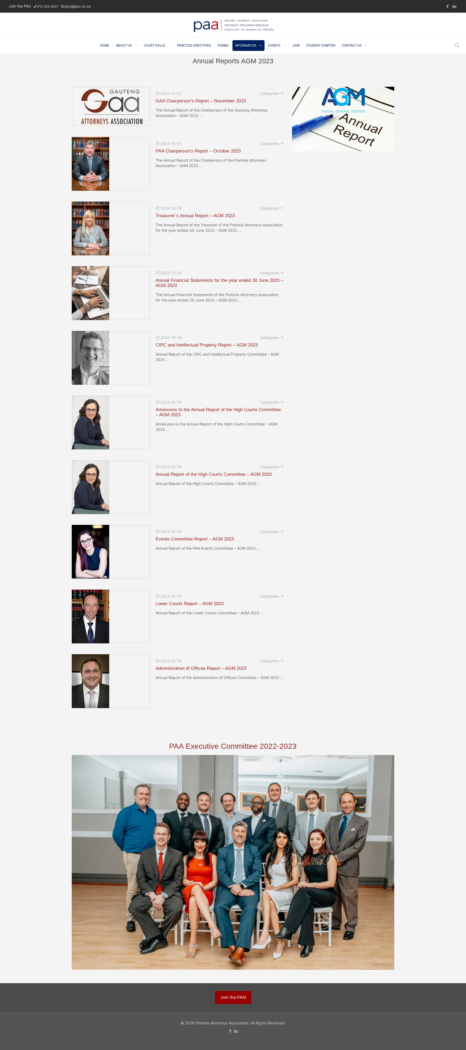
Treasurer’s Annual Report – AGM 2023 (195, 215)
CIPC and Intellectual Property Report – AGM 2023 (207, 345)
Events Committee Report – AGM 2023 (195, 539)
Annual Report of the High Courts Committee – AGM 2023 (214, 474)
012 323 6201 (47, 6)
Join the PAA (20, 6)
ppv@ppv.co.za (78, 6)
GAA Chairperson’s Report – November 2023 (201, 100)
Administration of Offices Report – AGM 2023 (201, 668)
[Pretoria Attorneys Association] (233, 25)
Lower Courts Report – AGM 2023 (190, 603)
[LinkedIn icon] (454, 6)
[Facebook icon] (448, 6)
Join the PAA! (233, 997)
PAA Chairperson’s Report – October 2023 (198, 151)
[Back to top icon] (444, 1042)
